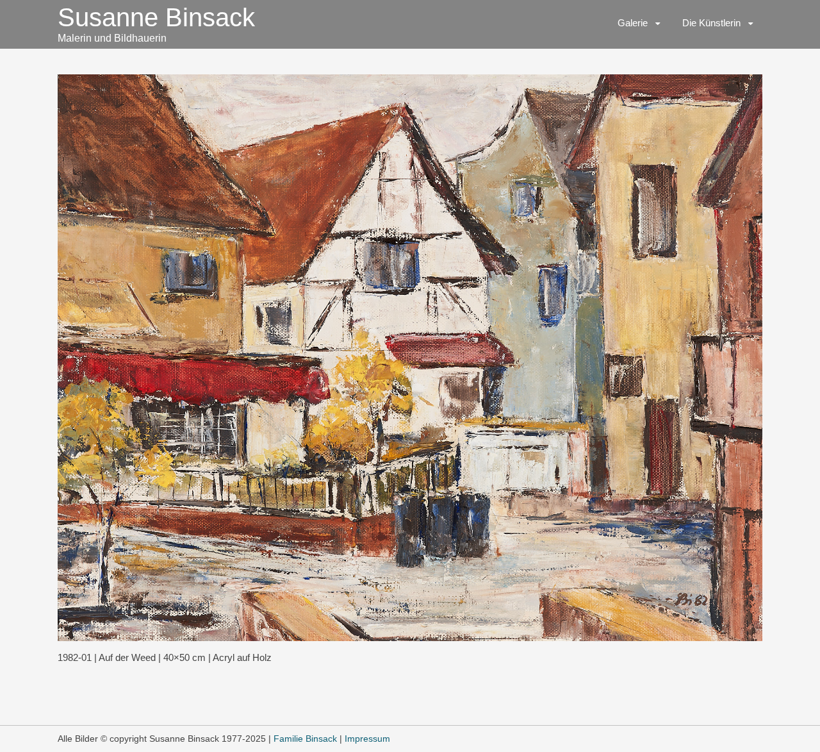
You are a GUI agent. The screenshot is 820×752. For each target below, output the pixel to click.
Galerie (633, 22)
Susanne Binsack (156, 17)
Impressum (367, 738)
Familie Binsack (305, 738)
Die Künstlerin (711, 22)
